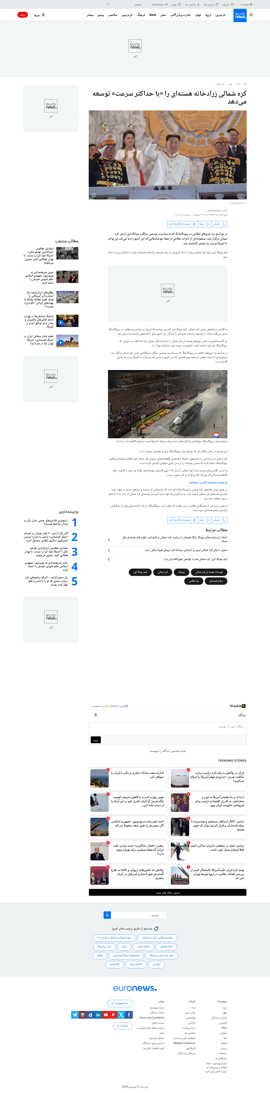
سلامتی (112, 15)
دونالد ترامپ (143, 947)
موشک (181, 572)
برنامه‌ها (223, 1053)
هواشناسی (190, 1018)
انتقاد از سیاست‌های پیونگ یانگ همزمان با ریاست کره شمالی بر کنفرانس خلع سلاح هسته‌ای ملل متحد (174, 539)
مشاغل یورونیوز (156, 1038)
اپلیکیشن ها (190, 1033)
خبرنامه (124, 1026)
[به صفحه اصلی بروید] (240, 15)
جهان (198, 15)
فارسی (245, 4)
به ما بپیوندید (189, 1028)
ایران (124, 947)
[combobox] (126, 4)
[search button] (108, 4)
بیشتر (161, 1002)
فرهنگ (141, 15)
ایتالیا (99, 955)
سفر (163, 15)
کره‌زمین (127, 15)
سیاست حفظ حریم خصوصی (150, 1028)
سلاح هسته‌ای (216, 581)
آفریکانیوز (190, 1048)
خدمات (191, 1002)
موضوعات (222, 1002)
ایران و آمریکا (104, 947)
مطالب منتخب (66, 241)
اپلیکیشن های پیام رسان (184, 1038)
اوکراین (156, 964)
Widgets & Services (184, 1043)
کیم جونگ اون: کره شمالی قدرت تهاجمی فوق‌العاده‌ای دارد (195, 559)
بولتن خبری (190, 1013)
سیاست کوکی (157, 1023)
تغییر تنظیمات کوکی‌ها (153, 1048)
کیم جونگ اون (140, 572)
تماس (161, 1033)
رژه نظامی (194, 581)
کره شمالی (220, 84)
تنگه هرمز (114, 964)
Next (153, 15)
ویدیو (101, 15)
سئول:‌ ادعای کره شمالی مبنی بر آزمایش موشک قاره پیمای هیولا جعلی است (186, 550)
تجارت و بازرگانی (180, 15)
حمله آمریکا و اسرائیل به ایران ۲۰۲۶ (114, 938)
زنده (22, 14)
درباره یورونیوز (157, 1008)
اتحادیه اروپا (136, 964)
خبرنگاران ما (221, 1058)
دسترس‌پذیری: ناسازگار (153, 1043)
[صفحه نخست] (245, 84)
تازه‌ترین (220, 15)
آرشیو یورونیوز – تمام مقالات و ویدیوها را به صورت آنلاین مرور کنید (216, 1067)
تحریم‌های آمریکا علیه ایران (126, 955)
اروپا (208, 15)
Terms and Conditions (151, 1018)
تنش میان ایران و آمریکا (161, 955)
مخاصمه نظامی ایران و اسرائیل (157, 938)
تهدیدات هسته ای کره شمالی (209, 572)
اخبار (238, 84)
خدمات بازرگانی (156, 1013)
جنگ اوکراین (166, 947)
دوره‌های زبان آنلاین (186, 1053)
